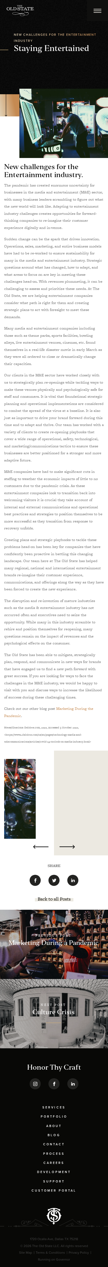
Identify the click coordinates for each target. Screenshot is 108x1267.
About (54, 1126)
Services (53, 1107)
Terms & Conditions (50, 1253)
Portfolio (54, 1116)
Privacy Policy (79, 1253)
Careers (54, 1163)
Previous (40, 847)
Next (67, 847)
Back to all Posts (54, 898)
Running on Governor (54, 1259)
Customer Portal (54, 1190)
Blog (54, 1135)
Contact (54, 1144)
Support (54, 1181)
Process (54, 1154)
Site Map (25, 1253)
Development (54, 1172)
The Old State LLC (45, 1246)
